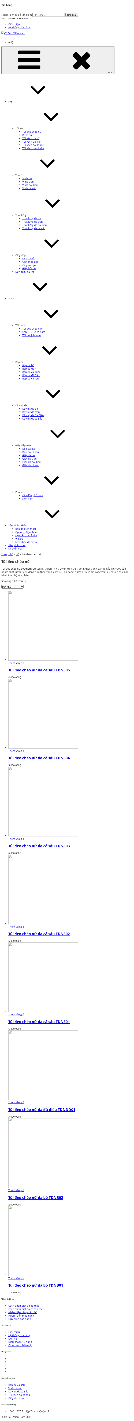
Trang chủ (7, 554)
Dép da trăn (29, 448)
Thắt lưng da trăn (32, 221)
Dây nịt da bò (30, 408)
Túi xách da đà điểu (33, 145)
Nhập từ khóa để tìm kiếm (16, 14)
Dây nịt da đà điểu (33, 415)
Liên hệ (12, 1338)
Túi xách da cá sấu (33, 148)
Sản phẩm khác (17, 525)
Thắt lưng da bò (31, 218)
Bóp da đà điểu (31, 375)
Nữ (10, 101)
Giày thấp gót (30, 261)
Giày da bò (28, 455)
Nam (11, 298)
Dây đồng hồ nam (32, 495)
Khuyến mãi (15, 548)
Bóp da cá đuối (31, 372)
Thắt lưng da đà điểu (34, 225)
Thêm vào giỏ (16, 663)
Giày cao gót (29, 265)
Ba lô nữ (27, 135)
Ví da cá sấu (29, 188)
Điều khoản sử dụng (20, 1342)
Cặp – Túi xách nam (33, 332)
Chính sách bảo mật (20, 1345)
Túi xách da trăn (31, 141)
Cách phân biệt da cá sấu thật (25, 1309)
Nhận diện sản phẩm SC (22, 1312)
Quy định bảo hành (19, 1319)
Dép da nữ (28, 258)
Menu (110, 72)
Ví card (19, 538)
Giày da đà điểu (31, 462)
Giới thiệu (14, 24)
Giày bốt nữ (29, 268)
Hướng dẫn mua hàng (21, 1315)
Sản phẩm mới (16, 545)
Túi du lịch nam (31, 335)
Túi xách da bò (30, 138)
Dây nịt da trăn (31, 412)
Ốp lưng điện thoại (26, 532)
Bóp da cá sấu (30, 378)
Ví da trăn (28, 181)
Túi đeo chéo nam (32, 328)
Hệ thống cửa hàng (19, 27)
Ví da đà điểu (30, 185)
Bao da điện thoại (25, 528)
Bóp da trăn (29, 368)
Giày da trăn (29, 458)
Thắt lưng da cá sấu (33, 228)
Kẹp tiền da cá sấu (26, 535)
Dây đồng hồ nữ (24, 271)
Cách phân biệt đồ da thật (23, 1305)
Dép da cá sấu (30, 452)
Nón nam (27, 498)
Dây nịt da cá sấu (32, 418)
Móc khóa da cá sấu (26, 542)
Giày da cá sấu (30, 465)
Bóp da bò (28, 365)
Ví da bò (27, 178)
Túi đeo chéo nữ (31, 131)
